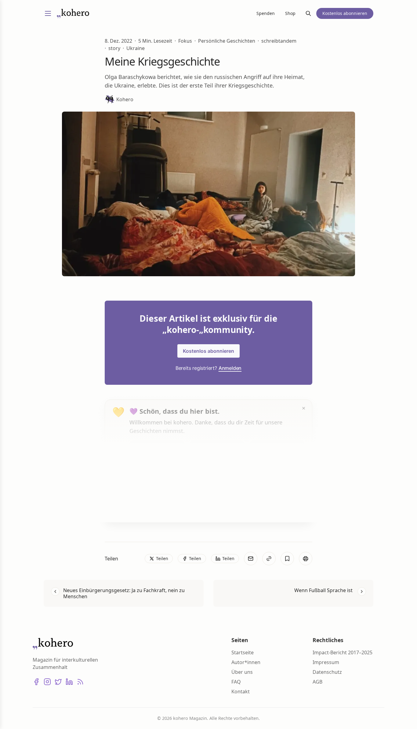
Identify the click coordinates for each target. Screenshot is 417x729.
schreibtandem (278, 40)
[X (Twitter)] (58, 681)
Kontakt (240, 691)
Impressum (326, 662)
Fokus (185, 40)
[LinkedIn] (69, 681)
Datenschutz (327, 672)
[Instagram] (47, 681)
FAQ (236, 681)
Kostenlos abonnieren (208, 351)
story (114, 48)
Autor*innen (245, 662)
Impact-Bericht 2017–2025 (342, 652)
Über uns (242, 672)
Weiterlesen (152, 505)
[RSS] (80, 681)
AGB (317, 681)
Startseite (242, 652)
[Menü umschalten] (48, 13)
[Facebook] (36, 681)
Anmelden (230, 368)
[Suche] (308, 13)
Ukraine (135, 48)
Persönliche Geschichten (226, 40)
